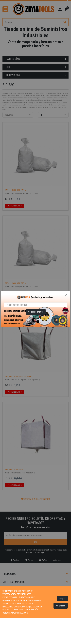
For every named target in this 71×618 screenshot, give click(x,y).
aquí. (30, 613)
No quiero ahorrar (35, 312)
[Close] (66, 294)
